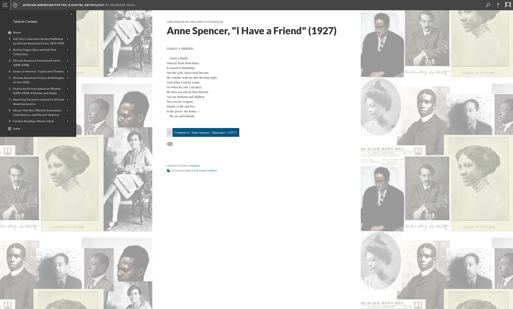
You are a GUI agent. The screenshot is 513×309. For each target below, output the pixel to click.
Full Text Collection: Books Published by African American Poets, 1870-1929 (38, 41)
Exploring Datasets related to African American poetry (38, 102)
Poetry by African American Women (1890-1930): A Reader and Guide (37, 91)
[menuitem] (5, 5)
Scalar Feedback (208, 170)
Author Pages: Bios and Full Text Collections (35, 52)
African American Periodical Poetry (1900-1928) (36, 63)
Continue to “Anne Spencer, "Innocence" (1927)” (206, 132)
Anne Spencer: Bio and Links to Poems (191, 21)
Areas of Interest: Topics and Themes (38, 71)
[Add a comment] (172, 144)
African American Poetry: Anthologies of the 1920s (38, 80)
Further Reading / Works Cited (33, 121)
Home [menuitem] (17, 32)
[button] (498, 5)
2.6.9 (194, 170)
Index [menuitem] (16, 128)
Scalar (187, 170)
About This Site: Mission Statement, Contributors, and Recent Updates (37, 112)
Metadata (194, 165)
